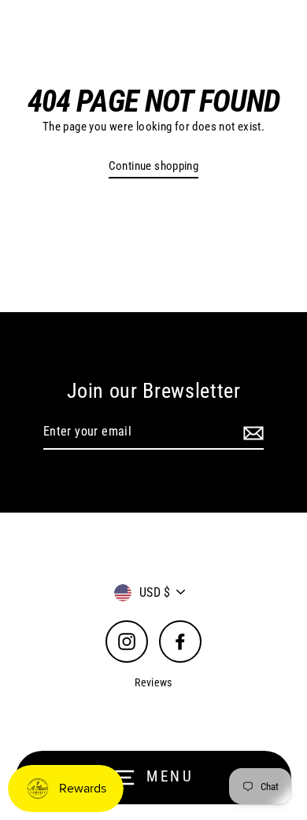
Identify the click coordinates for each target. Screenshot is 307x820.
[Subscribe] (251, 432)
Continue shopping (154, 166)
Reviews (153, 682)
